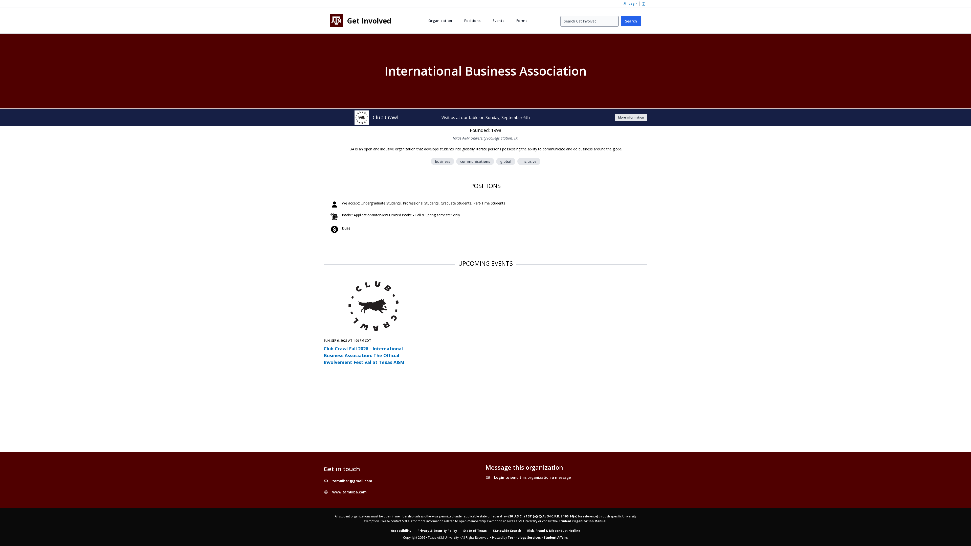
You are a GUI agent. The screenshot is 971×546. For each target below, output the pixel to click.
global (505, 161)
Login (499, 477)
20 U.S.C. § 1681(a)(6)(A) (527, 516)
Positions (472, 20)
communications (475, 161)
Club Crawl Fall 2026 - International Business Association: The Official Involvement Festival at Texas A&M (364, 355)
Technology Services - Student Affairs (538, 537)
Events (498, 20)
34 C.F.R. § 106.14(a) (562, 516)
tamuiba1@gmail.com (352, 481)
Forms (521, 20)
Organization (440, 20)
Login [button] (631, 4)
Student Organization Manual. (583, 521)
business (442, 161)
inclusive (528, 161)
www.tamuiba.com (349, 492)
